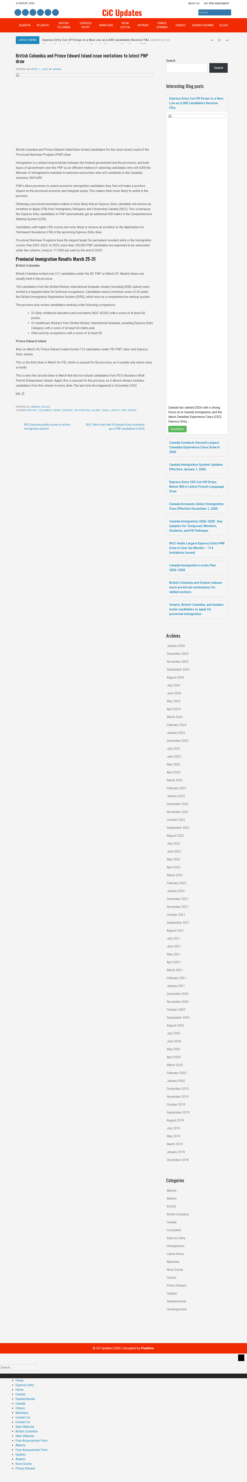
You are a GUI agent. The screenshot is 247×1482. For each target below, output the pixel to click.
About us (193, 3)
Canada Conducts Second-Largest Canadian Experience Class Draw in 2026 (194, 447)
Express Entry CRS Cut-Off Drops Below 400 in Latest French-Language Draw (196, 486)
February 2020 (176, 1073)
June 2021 (174, 946)
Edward (67, 410)
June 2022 (174, 851)
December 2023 (178, 741)
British (32, 410)
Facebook (17, 12)
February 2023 (176, 788)
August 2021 (175, 930)
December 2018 (178, 1160)
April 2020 (174, 1057)
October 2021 (176, 915)
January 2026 (176, 646)
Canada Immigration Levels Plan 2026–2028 (192, 568)
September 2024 (178, 669)
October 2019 (176, 1104)
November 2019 (178, 1096)
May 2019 (173, 1136)
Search (170, 61)
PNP (123, 410)
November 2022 (178, 812)
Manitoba (106, 25)
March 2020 (175, 1065)
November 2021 (178, 907)
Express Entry (86, 25)
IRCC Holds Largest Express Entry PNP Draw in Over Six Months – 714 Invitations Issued (197, 548)
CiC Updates (122, 12)
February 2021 (176, 978)
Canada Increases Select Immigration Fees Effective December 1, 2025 (196, 506)
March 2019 (175, 1144)
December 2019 (178, 1089)
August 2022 (175, 835)
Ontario (143, 25)
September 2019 (178, 1112)
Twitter (33, 12)
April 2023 (174, 772)
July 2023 (173, 748)
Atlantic (43, 25)
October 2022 (176, 820)
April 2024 (174, 709)
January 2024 (176, 733)
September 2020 (178, 1017)
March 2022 (175, 875)
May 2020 (173, 1049)
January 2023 (176, 796)
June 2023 (174, 756)
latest (115, 410)
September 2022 (178, 828)
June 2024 (174, 693)
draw (57, 410)
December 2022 (178, 804)
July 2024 (173, 685)
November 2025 (178, 661)
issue (105, 410)
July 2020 (173, 1033)
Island (96, 410)
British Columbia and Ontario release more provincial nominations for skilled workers (195, 587)
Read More (177, 429)
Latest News (175, 1254)
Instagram (40, 12)
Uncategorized (176, 1309)
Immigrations (175, 1246)
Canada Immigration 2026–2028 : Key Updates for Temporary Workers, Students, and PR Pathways (195, 526)
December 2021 (178, 899)
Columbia (45, 410)
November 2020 (178, 1002)
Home (19, 1380)
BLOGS (224, 25)
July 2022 (173, 843)
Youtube (55, 12)
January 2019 (176, 1152)
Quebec (181, 25)
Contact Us (22, 1417)
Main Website (24, 1427)
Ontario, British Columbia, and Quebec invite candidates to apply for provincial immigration (196, 609)
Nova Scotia (125, 25)
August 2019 (175, 1120)
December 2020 (178, 994)
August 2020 (175, 1025)
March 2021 (175, 970)
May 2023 (173, 764)
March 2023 (175, 780)
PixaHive (147, 1348)
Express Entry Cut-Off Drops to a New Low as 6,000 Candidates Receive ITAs (106, 39)
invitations (82, 410)
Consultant (174, 1230)
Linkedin (25, 12)
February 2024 (176, 725)
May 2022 (173, 859)
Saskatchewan (202, 25)
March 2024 (175, 717)
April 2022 (174, 867)
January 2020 (176, 1081)
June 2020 (174, 1041)
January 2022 (176, 891)
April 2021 (174, 962)
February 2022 (176, 883)
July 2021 (173, 938)
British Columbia (63, 25)
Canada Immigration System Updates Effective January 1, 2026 (196, 467)
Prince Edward (162, 25)
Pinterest (48, 12)
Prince (132, 410)
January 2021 (176, 986)
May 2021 (173, 954)
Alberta (24, 25)
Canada (35, 407)
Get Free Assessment (216, 3)
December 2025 (178, 654)
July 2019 (173, 1128)
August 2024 (175, 677)
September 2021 (178, 922)
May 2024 (173, 701)
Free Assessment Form (31, 1440)
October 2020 (176, 1009)
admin (57, 69)
